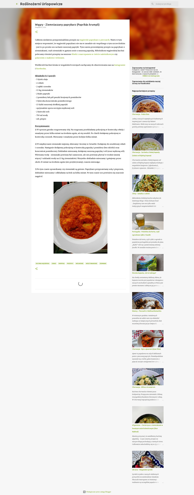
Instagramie (119, 65)
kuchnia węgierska (42, 263)
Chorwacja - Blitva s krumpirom (143, 387)
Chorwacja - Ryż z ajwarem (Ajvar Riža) (146, 349)
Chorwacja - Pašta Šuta (140, 114)
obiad (54, 263)
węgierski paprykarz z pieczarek (94, 40)
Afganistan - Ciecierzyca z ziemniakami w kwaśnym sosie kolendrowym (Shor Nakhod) (147, 428)
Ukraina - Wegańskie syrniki (142, 470)
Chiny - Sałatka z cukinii (141, 194)
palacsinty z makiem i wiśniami (49, 58)
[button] (36, 32)
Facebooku (41, 68)
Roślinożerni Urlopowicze (41, 4)
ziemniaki (103, 263)
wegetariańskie (91, 263)
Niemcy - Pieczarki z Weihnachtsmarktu (146, 311)
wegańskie (79, 263)
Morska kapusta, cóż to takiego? (144, 273)
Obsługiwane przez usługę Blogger (98, 492)
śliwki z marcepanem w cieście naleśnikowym (93, 54)
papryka (61, 263)
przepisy (70, 263)
